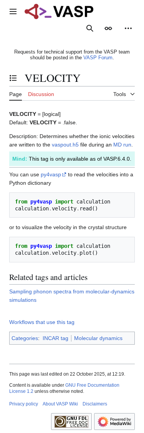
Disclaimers (95, 404)
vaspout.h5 (65, 145)
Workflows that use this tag (41, 322)
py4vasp (51, 174)
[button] (13, 11)
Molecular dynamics (98, 338)
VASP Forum (98, 57)
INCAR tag (55, 338)
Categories (25, 338)
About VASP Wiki (60, 404)
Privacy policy (23, 404)
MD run (122, 145)
